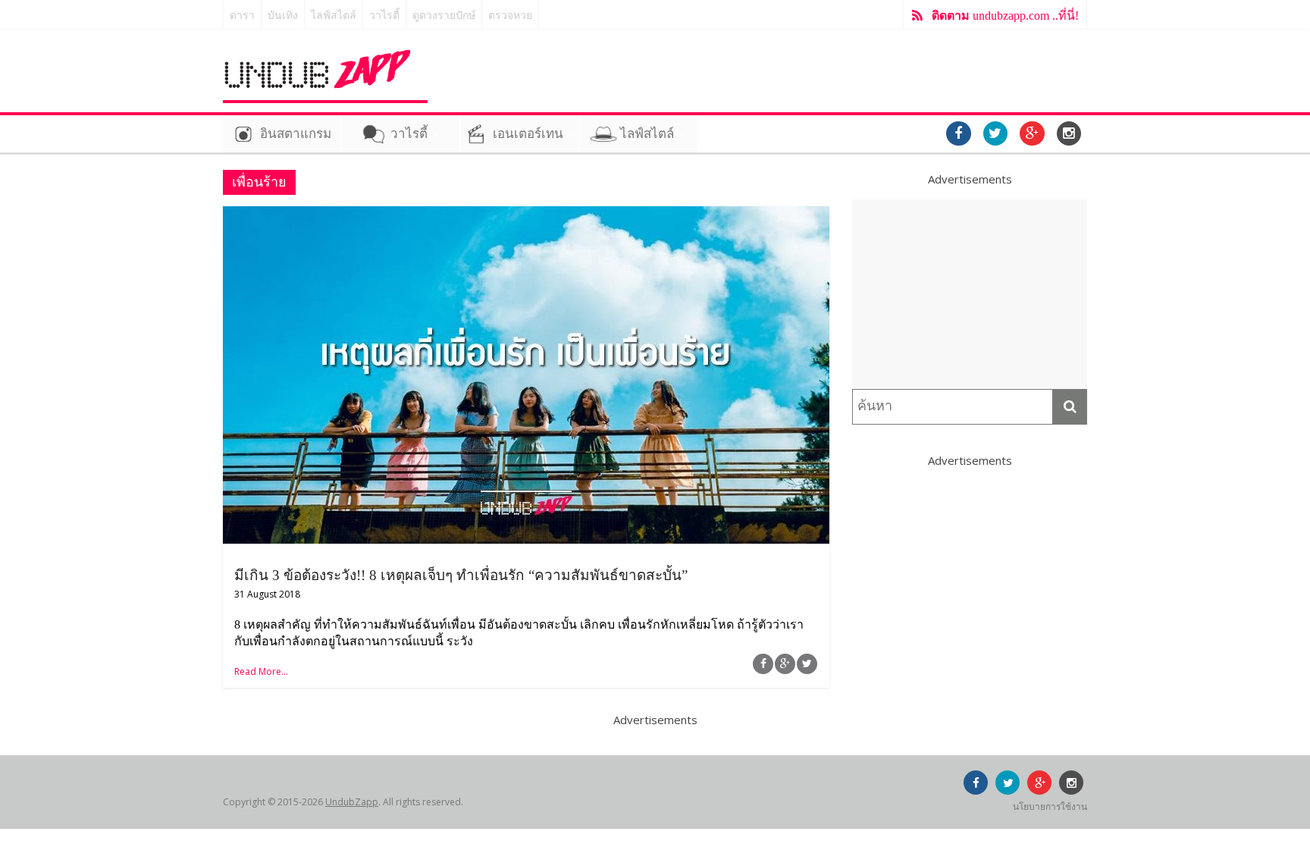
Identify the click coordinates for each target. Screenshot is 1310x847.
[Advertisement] (969, 294)
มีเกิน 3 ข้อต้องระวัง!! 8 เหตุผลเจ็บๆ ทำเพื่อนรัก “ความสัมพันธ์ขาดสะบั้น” (461, 575)
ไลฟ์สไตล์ (333, 15)
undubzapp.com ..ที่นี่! (1005, 15)
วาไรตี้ (384, 15)
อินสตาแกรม (295, 134)
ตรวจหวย (510, 15)
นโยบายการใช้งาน (1050, 806)
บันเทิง (283, 15)
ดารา (242, 15)
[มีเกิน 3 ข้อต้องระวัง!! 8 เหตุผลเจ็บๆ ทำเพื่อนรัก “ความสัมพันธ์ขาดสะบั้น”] (526, 215)
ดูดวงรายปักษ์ (443, 15)
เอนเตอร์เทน (528, 134)
